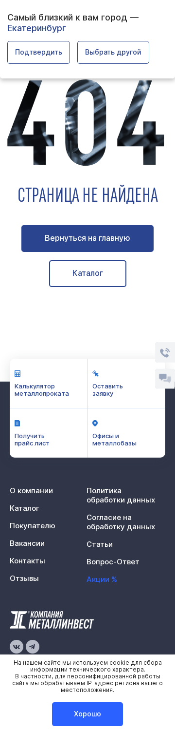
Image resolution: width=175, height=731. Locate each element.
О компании (31, 490)
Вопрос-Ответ (113, 561)
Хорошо (87, 714)
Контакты (27, 560)
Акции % (102, 579)
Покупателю (32, 525)
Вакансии (27, 543)
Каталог (87, 273)
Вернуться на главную (87, 238)
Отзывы (24, 578)
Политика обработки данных (121, 495)
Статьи (100, 544)
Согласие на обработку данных (121, 522)
